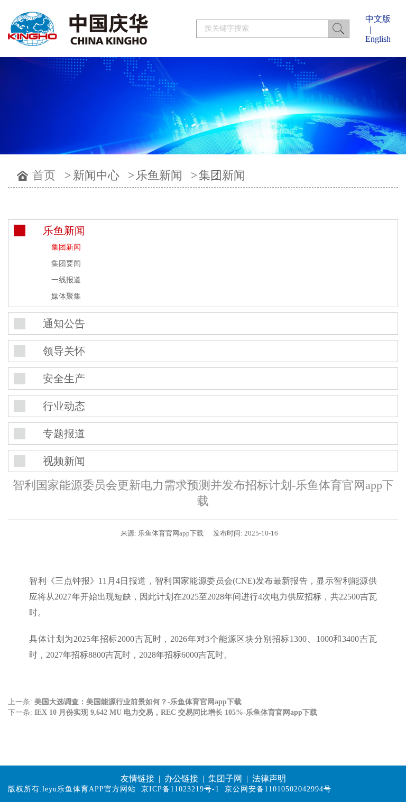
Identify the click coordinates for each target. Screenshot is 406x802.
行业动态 (64, 406)
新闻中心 (96, 175)
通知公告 (64, 323)
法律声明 (269, 778)
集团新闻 (222, 175)
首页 (44, 175)
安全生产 (64, 378)
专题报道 (64, 433)
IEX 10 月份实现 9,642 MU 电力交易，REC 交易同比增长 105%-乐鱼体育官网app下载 (175, 712)
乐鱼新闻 (159, 175)
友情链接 (137, 778)
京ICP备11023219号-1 (180, 789)
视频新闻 (64, 461)
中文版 (378, 18)
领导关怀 (64, 351)
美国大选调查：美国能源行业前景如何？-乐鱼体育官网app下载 (138, 702)
